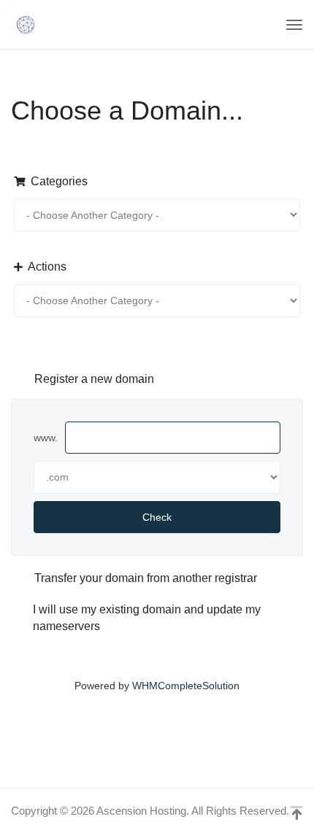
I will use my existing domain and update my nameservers (147, 617)
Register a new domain (94, 379)
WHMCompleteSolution (186, 685)
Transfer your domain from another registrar (145, 578)
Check (157, 517)
